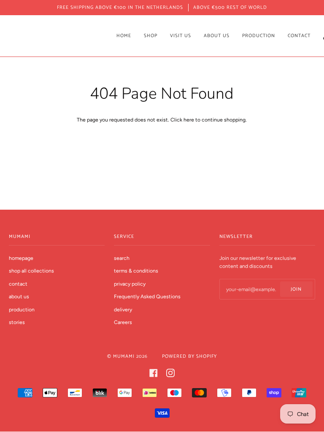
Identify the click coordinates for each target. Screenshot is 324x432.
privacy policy (130, 284)
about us (19, 296)
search (122, 258)
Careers (123, 322)
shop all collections (31, 270)
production (22, 309)
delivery (123, 309)
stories (17, 322)
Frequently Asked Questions (147, 296)
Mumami (124, 356)
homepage (21, 258)
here (189, 119)
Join (296, 289)
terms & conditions (136, 270)
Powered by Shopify (189, 356)
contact (18, 284)
